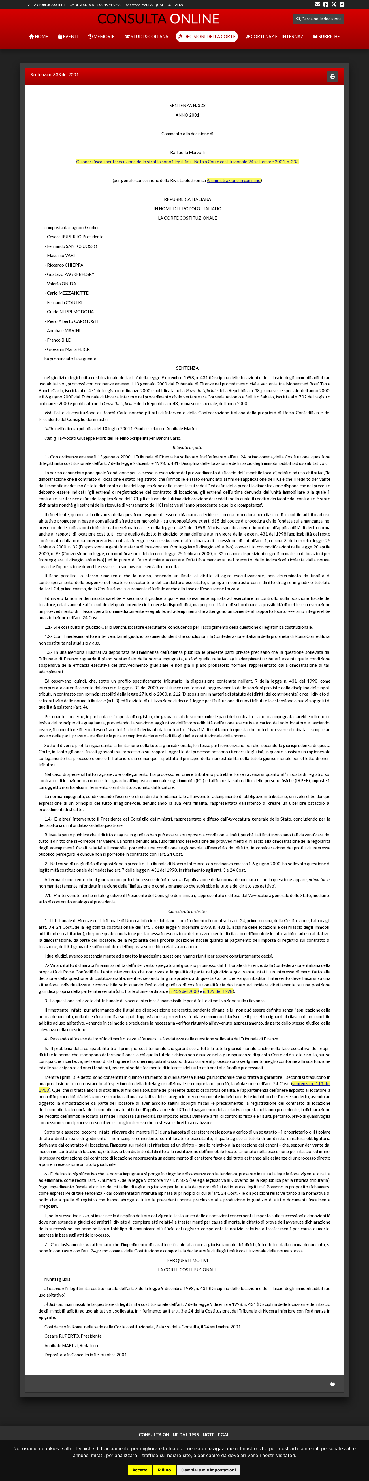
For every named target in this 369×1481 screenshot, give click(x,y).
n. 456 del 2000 (184, 991)
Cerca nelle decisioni (321, 18)
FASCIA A (86, 5)
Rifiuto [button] (164, 1469)
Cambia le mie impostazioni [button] (208, 1469)
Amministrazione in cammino (234, 180)
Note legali (217, 1434)
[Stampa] (332, 76)
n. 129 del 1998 (218, 991)
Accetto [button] (140, 1469)
